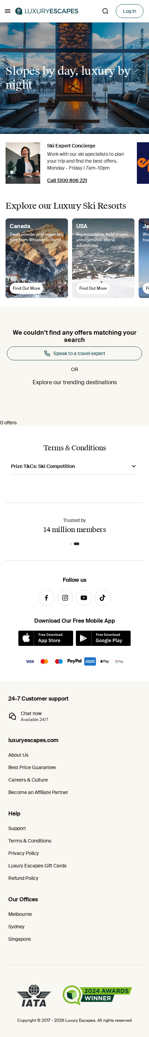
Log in (129, 11)
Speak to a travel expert (79, 353)
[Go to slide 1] (72, 544)
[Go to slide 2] (78, 544)
